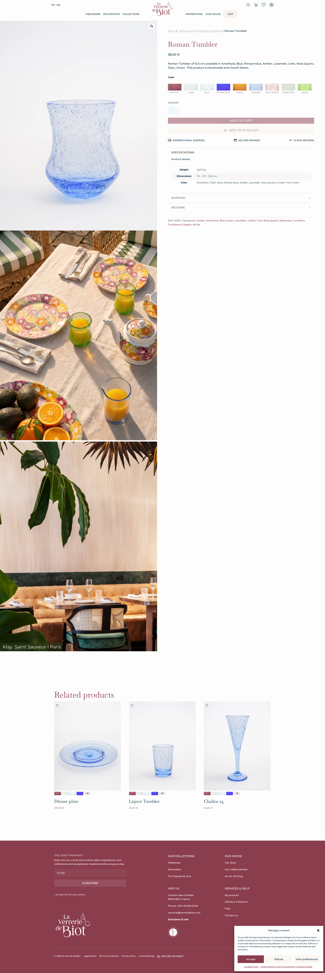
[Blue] (72, 793)
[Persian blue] (80, 793)
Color (171, 77)
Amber (201, 220)
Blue (222, 220)
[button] (318, 930)
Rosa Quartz (271, 220)
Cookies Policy (251, 966)
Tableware (185, 31)
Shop (171, 31)
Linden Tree (255, 220)
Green (230, 220)
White (196, 224)
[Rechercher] (248, 5)
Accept (250, 959)
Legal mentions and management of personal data (286, 966)
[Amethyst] (57, 793)
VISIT (230, 14)
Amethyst (212, 220)
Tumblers (299, 220)
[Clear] (65, 793)
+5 (87, 793)
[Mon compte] (271, 5)
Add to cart (241, 120)
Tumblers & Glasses (208, 31)
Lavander (240, 220)
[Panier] (256, 5)
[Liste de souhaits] (264, 5)
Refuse (278, 959)
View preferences (307, 959)
